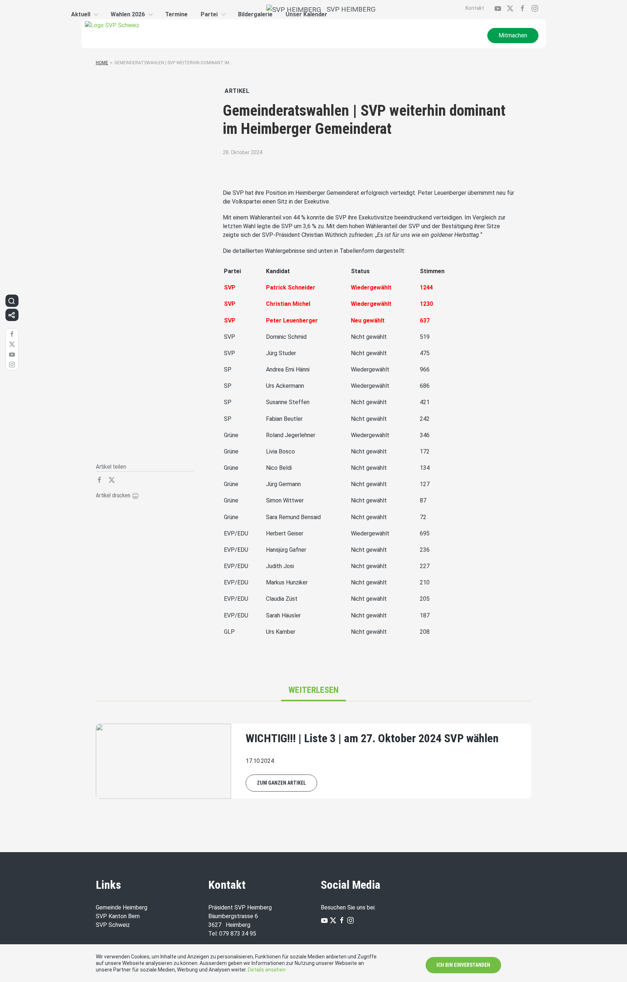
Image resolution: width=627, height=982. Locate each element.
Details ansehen (267, 970)
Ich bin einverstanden (463, 965)
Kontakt (475, 8)
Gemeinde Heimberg (121, 907)
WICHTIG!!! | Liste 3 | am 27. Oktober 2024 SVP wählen (372, 738)
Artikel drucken (114, 495)
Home (102, 62)
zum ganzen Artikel (281, 783)
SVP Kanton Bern (118, 916)
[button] (11, 301)
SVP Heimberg (348, 9)
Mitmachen (513, 35)
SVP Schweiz (113, 924)
